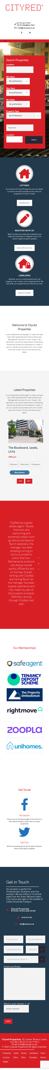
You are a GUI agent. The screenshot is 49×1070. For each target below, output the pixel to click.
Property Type (12, 111)
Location (10, 64)
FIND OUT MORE (24, 293)
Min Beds (10, 99)
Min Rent (10, 76)
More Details (20, 472)
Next (28, 481)
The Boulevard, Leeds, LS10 (23, 450)
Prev (20, 481)
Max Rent (10, 88)
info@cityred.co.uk (27, 1044)
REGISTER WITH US (24, 248)
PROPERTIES (24, 203)
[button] (39, 558)
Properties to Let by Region (7, 1057)
